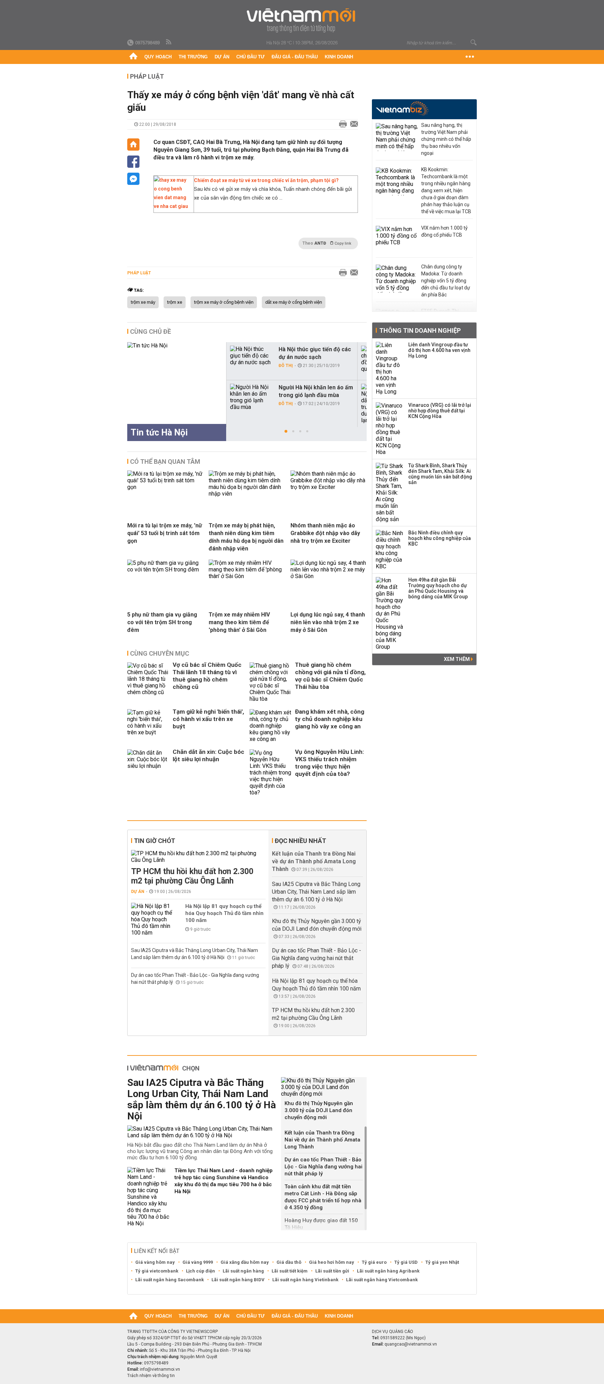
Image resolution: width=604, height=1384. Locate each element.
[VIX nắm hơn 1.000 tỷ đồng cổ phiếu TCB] (397, 240)
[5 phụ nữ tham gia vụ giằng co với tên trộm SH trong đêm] (165, 569)
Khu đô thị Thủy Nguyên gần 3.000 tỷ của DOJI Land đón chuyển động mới (319, 1110)
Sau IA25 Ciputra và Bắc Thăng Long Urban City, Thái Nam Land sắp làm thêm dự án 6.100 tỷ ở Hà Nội (316, 892)
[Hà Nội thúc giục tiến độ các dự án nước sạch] (251, 356)
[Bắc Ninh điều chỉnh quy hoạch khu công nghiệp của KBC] (390, 550)
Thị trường (193, 56)
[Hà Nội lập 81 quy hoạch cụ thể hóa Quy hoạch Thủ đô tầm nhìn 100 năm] (152, 919)
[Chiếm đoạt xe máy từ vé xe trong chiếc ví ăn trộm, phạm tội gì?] (172, 206)
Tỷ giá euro (374, 1262)
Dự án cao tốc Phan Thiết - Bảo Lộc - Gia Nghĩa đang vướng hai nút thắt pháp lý (316, 958)
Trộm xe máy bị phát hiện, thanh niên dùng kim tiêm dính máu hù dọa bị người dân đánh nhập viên (246, 537)
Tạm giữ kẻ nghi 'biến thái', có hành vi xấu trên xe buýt (208, 719)
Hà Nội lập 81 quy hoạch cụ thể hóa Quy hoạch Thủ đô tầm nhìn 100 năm (224, 913)
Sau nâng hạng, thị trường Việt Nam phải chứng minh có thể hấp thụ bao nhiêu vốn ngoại (446, 139)
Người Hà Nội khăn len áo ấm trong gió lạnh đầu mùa (316, 391)
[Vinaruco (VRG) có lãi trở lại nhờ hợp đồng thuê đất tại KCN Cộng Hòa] (390, 428)
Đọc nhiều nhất (300, 840)
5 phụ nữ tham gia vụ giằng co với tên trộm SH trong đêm (162, 622)
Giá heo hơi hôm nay (331, 1262)
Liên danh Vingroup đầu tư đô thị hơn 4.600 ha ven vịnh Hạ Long (439, 350)
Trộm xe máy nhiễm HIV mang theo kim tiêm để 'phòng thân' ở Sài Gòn (239, 622)
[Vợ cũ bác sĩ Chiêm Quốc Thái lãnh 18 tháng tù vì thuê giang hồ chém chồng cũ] (148, 682)
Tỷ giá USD (406, 1262)
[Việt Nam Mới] (302, 20)
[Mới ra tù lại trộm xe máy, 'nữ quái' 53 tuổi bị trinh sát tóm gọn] (165, 487)
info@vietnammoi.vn (160, 1369)
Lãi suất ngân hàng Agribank (388, 1271)
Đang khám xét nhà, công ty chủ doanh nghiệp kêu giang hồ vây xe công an (329, 719)
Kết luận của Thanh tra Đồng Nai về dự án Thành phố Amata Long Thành (314, 861)
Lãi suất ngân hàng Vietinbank (305, 1279)
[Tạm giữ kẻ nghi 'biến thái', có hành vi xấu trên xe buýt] (148, 725)
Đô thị (286, 365)
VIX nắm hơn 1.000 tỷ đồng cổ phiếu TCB (444, 231)
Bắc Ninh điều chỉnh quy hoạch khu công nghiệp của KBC (439, 538)
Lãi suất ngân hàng (243, 1271)
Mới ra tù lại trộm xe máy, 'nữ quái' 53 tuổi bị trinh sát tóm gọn (164, 533)
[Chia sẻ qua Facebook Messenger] (133, 179)
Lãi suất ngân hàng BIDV (238, 1279)
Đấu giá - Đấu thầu (295, 56)
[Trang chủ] (133, 57)
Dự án (222, 56)
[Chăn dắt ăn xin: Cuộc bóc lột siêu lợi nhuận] (148, 772)
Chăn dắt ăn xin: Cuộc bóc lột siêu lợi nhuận (208, 755)
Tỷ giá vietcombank (156, 1271)
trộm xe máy (143, 302)
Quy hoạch (158, 56)
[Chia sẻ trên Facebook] (133, 162)
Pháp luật (147, 76)
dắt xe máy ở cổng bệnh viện (293, 302)
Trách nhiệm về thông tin (151, 1375)
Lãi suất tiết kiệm (290, 1271)
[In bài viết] (341, 124)
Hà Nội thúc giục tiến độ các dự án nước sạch (315, 353)
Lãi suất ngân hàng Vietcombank (382, 1279)
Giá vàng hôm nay (155, 1262)
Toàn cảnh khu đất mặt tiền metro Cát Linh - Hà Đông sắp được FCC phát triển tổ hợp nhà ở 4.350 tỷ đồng (323, 1197)
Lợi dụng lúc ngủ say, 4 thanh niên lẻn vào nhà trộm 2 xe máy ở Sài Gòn (327, 622)
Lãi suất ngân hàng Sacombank (169, 1279)
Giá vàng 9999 (197, 1262)
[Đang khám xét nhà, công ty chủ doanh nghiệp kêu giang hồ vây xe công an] (271, 725)
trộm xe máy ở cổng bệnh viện (223, 302)
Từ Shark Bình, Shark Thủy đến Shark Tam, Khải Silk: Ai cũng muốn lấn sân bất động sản (440, 474)
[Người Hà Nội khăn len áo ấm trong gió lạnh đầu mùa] (251, 397)
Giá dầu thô (288, 1262)
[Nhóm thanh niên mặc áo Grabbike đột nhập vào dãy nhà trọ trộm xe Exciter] (328, 487)
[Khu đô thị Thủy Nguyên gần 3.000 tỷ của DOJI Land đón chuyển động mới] (324, 1087)
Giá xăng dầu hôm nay (245, 1262)
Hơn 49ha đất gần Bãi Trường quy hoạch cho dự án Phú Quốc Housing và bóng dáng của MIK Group (438, 588)
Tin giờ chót (154, 840)
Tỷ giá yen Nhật (442, 1262)
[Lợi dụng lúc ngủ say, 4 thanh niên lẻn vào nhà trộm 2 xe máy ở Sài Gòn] (328, 576)
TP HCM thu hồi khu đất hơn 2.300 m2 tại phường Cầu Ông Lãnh (192, 876)
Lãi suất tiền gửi (332, 1271)
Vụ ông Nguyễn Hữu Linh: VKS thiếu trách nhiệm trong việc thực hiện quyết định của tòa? (329, 762)
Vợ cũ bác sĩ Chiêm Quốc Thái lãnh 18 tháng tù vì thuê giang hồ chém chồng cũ (207, 675)
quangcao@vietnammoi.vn (410, 1344)
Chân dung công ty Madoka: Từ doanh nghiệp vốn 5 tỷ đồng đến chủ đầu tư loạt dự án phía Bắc (445, 280)
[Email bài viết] (352, 124)
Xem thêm (457, 659)
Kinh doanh (339, 56)
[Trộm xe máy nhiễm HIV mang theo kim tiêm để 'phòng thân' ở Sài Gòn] (247, 576)
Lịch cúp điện (200, 1271)
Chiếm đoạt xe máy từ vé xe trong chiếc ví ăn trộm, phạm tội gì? (266, 180)
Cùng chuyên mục (159, 653)
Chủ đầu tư (250, 56)
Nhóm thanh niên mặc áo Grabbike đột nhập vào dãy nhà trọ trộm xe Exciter (325, 533)
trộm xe (174, 302)
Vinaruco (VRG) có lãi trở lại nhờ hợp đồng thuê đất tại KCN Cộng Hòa (439, 410)
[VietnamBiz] (402, 108)
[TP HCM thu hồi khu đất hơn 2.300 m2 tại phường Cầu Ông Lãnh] (198, 856)
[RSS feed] (169, 42)
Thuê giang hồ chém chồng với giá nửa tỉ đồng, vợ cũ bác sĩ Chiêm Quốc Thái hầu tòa (330, 675)
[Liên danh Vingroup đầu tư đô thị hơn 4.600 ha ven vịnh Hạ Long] (390, 368)
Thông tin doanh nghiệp (420, 330)
